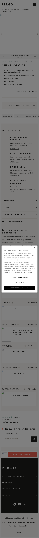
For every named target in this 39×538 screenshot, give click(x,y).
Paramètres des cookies (19, 277)
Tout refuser (19, 283)
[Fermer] (35, 248)
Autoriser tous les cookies (19, 288)
